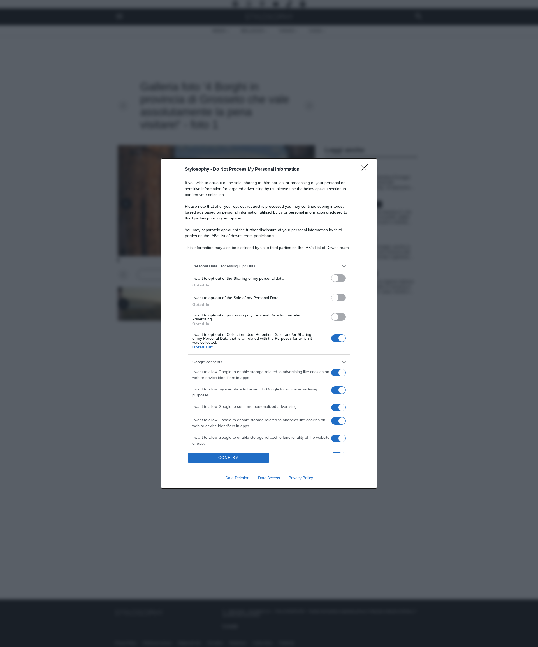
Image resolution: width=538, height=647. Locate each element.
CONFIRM (228, 458)
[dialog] (269, 323)
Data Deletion (237, 477)
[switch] (338, 278)
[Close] (366, 169)
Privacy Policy (301, 477)
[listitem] (269, 266)
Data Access (269, 477)
